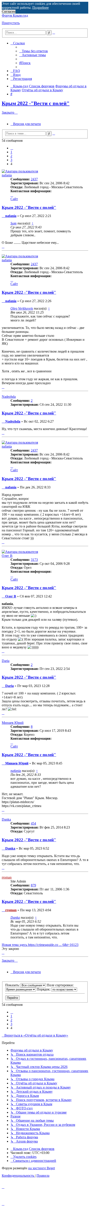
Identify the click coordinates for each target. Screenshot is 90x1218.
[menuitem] (33, 51)
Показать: (13, 985)
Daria (5, 661)
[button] (11, 148)
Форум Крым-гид (15, 15)
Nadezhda (9, 396)
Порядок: (44, 989)
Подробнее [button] (40, 7)
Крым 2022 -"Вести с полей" (35, 103)
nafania (7, 175)
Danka (6, 819)
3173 (34, 559)
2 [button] (11, 156)
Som (13, 223)
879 (33, 885)
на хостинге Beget (41, 1168)
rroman (7, 877)
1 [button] (11, 152)
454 (33, 823)
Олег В (7, 556)
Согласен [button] (9, 11)
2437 (34, 179)
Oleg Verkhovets (21, 308)
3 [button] (11, 160)
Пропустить (11, 23)
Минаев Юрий (13, 723)
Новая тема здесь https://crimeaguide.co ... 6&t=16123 (40, 945)
